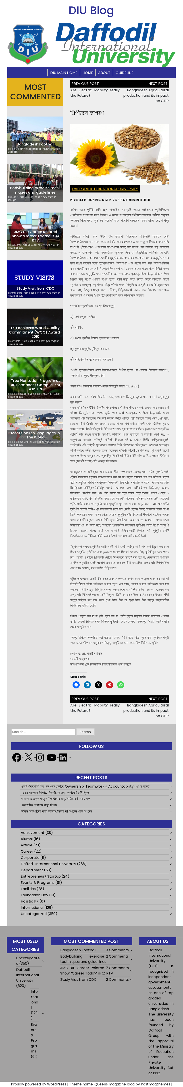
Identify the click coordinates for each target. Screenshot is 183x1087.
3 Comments (117, 950)
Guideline (124, 72)
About (104, 72)
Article (26, 845)
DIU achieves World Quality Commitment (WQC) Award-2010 (35, 332)
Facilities (28, 888)
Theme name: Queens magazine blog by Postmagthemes (119, 1084)
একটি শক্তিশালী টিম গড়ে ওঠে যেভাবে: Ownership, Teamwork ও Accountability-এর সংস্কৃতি (85, 786)
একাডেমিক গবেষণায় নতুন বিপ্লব (39, 805)
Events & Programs (37, 882)
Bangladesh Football (35, 144)
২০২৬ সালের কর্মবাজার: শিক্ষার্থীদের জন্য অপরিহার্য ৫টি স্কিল (55, 792)
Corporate (30, 857)
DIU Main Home (63, 72)
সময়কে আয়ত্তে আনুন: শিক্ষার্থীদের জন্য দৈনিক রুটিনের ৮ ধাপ (55, 798)
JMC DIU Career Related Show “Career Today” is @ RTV (35, 236)
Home (88, 72)
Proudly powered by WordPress (38, 1084)
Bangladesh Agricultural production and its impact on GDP (146, 95)
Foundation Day (34, 895)
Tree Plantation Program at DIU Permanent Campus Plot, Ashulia (35, 385)
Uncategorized (34, 913)
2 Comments (117, 956)
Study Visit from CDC (35, 288)
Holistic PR (30, 901)
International (32, 907)
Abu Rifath (13, 152)
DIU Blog (91, 10)
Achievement (32, 832)
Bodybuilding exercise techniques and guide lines (35, 190)
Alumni (27, 838)
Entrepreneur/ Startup (41, 876)
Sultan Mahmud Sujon (136, 200)
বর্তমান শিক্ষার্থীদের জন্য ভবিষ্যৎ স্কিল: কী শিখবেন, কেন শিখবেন (56, 811)
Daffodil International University (105, 188)
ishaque (12, 200)
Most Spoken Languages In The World (35, 435)
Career (27, 851)
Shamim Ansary (15, 248)
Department (32, 870)
